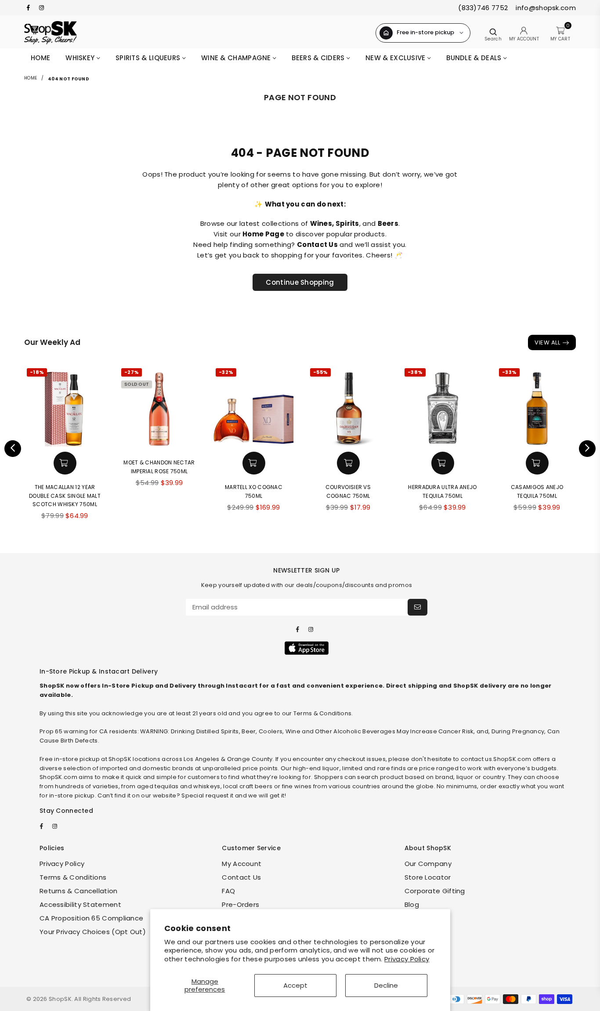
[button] (65, 463)
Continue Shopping (300, 282)
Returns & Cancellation (79, 890)
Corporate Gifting (435, 890)
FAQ (228, 890)
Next (587, 448)
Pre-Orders (240, 904)
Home (40, 57)
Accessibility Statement (80, 904)
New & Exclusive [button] (396, 57)
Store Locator (428, 877)
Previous (12, 448)
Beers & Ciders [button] (319, 57)
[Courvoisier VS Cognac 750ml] (348, 406)
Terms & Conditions (73, 877)
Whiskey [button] (80, 57)
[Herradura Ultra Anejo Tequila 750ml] (442, 406)
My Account (241, 863)
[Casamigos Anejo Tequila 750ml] (537, 406)
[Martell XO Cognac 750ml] (253, 406)
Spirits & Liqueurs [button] (149, 57)
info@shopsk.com (545, 7)
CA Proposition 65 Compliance (91, 918)
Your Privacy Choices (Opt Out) (93, 931)
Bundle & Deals (474, 57)
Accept (295, 985)
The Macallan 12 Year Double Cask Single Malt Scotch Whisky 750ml (65, 495)
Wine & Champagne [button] (237, 57)
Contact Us (241, 877)
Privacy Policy (406, 959)
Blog (412, 904)
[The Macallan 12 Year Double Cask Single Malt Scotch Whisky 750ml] (65, 406)
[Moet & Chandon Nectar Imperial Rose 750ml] (159, 406)
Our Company (428, 863)
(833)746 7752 (483, 7)
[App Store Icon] (307, 648)
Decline (386, 985)
